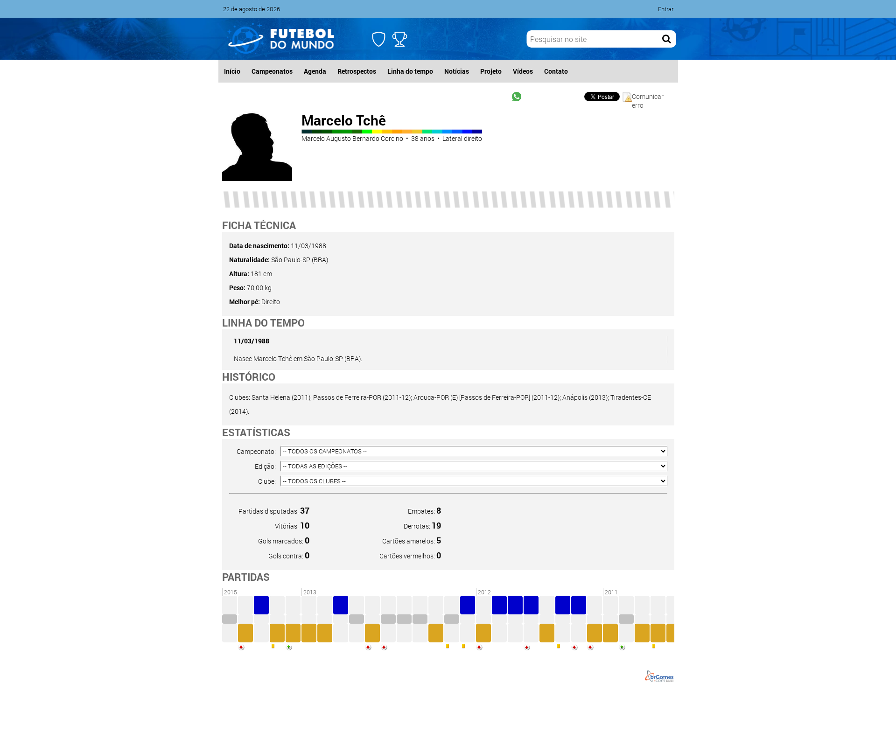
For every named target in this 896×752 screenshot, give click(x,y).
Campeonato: (256, 451)
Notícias (456, 71)
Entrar (665, 9)
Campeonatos (272, 71)
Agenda (315, 71)
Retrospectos (356, 71)
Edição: (265, 466)
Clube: (267, 481)
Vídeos (523, 71)
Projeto (491, 71)
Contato (556, 71)
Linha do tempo (410, 71)
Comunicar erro (648, 97)
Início (232, 71)
